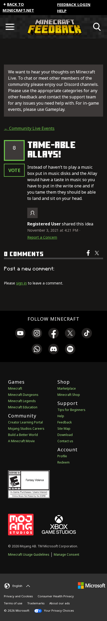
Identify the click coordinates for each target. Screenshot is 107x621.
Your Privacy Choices (58, 610)
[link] (20, 334)
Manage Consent (66, 554)
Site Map (63, 428)
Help (61, 10)
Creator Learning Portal (25, 422)
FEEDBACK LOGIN (73, 4)
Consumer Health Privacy (56, 596)
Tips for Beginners (71, 410)
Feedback (64, 422)
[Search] (97, 26)
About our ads (59, 603)
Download (65, 435)
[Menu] (10, 26)
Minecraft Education (22, 407)
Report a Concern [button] (42, 237)
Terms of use (13, 603)
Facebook (88, 256)
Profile (62, 456)
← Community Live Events (29, 128)
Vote (14, 170)
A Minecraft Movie (21, 441)
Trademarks (35, 603)
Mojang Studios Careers (26, 428)
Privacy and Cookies (18, 596)
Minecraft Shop (68, 394)
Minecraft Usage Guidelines (28, 554)
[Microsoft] (91, 585)
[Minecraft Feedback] (53, 27)
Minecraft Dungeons (23, 394)
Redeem (63, 462)
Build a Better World (23, 435)
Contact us (65, 441)
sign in (21, 283)
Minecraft (15, 388)
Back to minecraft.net (18, 7)
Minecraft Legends (22, 401)
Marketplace (66, 388)
